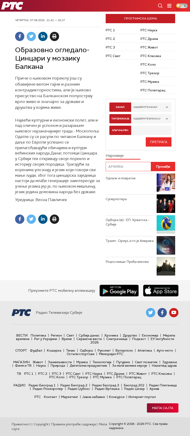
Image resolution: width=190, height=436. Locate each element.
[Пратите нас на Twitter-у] (150, 312)
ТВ (19, 374)
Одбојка (86, 350)
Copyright (41, 424)
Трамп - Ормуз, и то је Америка (130, 241)
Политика (38, 335)
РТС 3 (110, 47)
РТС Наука (148, 30)
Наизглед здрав (164, 365)
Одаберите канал (145, 107)
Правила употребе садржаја (73, 424)
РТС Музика (149, 82)
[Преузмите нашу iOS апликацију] (160, 290)
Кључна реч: (120, 130)
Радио (19, 385)
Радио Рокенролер (48, 389)
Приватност (21, 424)
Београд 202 (134, 385)
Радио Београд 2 (73, 385)
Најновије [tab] (115, 155)
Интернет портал (142, 397)
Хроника (111, 335)
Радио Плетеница (163, 385)
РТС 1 (110, 30)
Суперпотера (116, 199)
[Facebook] (19, 36)
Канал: (120, 107)
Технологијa (101, 362)
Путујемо (123, 362)
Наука (41, 365)
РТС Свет (113, 56)
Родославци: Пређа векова (127, 262)
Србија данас (89, 335)
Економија (150, 335)
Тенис (70, 350)
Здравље (169, 362)
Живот (38, 362)
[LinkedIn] (43, 36)
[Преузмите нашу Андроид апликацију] (119, 290)
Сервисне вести (89, 339)
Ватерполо (124, 350)
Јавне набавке (93, 397)
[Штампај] (54, 36)
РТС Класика (150, 56)
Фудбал (36, 350)
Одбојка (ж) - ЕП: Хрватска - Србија (127, 222)
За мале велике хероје (129, 365)
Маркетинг (69, 397)
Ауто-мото (165, 350)
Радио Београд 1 (42, 385)
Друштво (130, 335)
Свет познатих (146, 362)
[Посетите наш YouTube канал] (173, 312)
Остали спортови (80, 354)
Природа (58, 365)
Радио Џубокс (79, 389)
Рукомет (104, 350)
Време (67, 339)
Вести (22, 335)
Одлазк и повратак (121, 178)
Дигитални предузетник (88, 365)
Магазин (21, 362)
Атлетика (145, 350)
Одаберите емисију (147, 118)
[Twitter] (31, 36)
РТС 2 (110, 39)
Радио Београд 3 (105, 385)
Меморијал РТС (111, 354)
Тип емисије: (120, 118)
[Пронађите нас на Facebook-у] (162, 312)
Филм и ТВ (23, 365)
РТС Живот (149, 47)
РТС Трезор (149, 73)
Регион (56, 335)
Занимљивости (60, 362)
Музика (82, 362)
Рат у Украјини (45, 339)
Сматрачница (116, 339)
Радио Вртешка (107, 389)
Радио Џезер (134, 389)
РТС (37, 397)
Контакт (50, 397)
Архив (154, 389)
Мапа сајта (162, 408)
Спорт (21, 350)
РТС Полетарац (152, 90)
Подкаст (139, 339)
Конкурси (116, 397)
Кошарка (54, 350)
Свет (70, 335)
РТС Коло (148, 64)
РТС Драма (149, 39)
